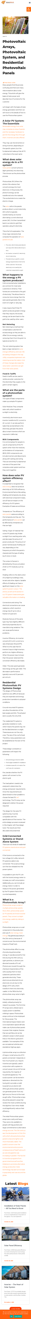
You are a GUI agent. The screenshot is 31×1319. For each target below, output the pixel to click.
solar (7, 206)
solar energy (7, 486)
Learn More (18, 1316)
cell (17, 797)
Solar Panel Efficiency (13, 1245)
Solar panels (7, 168)
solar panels (7, 514)
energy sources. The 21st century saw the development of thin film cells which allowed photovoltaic (14, 1133)
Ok (11, 1316)
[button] (29, 2)
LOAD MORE (15, 1309)
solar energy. (14, 933)
